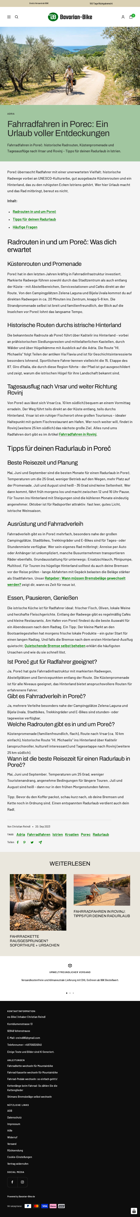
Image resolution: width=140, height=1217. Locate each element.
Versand (11, 1143)
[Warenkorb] (131, 17)
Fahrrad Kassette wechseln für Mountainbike (32, 1072)
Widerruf (12, 1137)
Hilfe (9, 1130)
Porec (86, 834)
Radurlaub (101, 834)
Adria (11, 113)
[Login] (123, 16)
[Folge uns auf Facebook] (12, 1182)
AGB (9, 1110)
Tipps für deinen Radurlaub (34, 219)
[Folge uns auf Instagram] (22, 1182)
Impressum (13, 1124)
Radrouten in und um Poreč (34, 211)
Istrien (57, 834)
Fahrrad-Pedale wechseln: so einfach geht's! (32, 1079)
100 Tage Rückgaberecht (101, 3)
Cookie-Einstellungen (19, 1157)
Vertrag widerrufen (17, 1163)
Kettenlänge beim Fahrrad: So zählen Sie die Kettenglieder (32, 1088)
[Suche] (16, 17)
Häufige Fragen (25, 227)
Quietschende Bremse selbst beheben (55, 645)
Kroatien (72, 834)
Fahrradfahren (38, 834)
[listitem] (18, 842)
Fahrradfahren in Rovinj (77, 434)
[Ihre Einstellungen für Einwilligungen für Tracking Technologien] (134, 1211)
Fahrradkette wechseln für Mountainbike (30, 1065)
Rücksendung (15, 1150)
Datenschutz (14, 1117)
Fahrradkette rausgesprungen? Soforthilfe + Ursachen (34, 940)
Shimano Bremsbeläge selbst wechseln (29, 1096)
